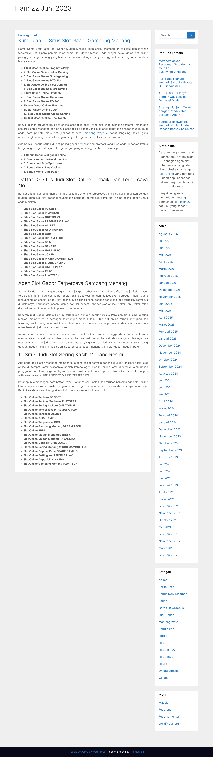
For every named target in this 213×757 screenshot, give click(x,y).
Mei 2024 (165, 394)
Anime (163, 580)
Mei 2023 (165, 478)
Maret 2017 (166, 548)
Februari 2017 (168, 555)
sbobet (163, 635)
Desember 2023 (170, 429)
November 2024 (170, 352)
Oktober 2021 (168, 520)
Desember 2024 (170, 345)
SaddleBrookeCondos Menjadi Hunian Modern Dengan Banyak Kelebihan (177, 125)
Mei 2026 (165, 254)
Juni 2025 (165, 303)
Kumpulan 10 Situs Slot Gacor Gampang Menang (74, 40)
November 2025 (170, 296)
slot (161, 642)
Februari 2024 (168, 415)
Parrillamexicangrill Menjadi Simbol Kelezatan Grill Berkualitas (176, 82)
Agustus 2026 (168, 234)
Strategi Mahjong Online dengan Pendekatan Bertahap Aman (175, 111)
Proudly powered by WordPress (87, 751)
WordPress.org (169, 723)
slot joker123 (182, 201)
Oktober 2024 (168, 359)
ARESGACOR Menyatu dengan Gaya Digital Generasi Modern (174, 96)
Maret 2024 (167, 408)
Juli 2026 (165, 241)
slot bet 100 (167, 649)
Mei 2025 (165, 310)
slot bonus (166, 656)
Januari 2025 (168, 338)
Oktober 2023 (168, 443)
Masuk (163, 702)
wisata (163, 677)
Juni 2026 (165, 248)
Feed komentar (169, 716)
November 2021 (170, 513)
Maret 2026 (167, 268)
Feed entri (166, 709)
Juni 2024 (165, 387)
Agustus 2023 (168, 457)
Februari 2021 (168, 534)
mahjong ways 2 (96, 133)
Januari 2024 (168, 422)
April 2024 (166, 401)
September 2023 (170, 450)
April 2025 (166, 317)
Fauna (163, 601)
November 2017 (170, 541)
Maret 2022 (167, 499)
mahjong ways (168, 622)
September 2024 (170, 366)
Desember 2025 (170, 289)
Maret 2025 (167, 324)
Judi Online (166, 615)
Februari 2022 (168, 506)
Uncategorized (27, 35)
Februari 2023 (168, 485)
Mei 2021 (165, 527)
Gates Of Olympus (171, 608)
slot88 (163, 663)
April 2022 (166, 492)
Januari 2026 (168, 282)
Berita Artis (166, 587)
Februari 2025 (168, 331)
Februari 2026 (168, 275)
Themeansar (137, 751)
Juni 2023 (165, 471)
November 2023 (170, 436)
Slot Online (166, 173)
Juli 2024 (165, 380)
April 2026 (166, 261)
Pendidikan (166, 629)
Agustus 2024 (168, 373)
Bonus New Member (173, 594)
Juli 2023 (165, 464)
